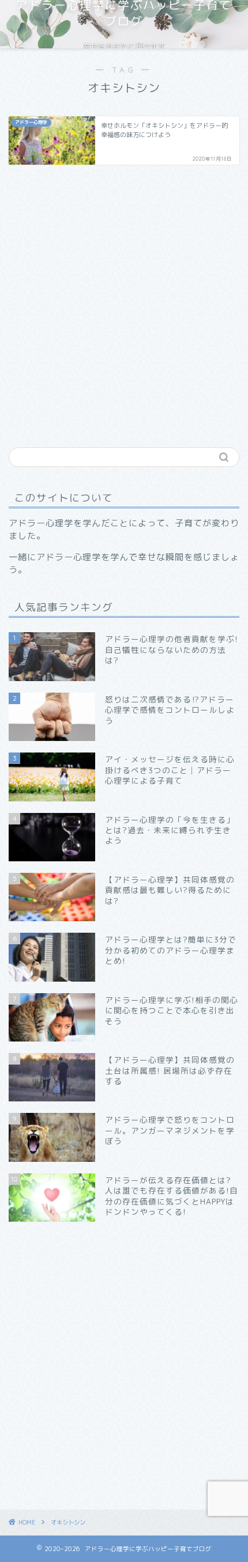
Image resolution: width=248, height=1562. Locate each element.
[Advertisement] (124, 303)
